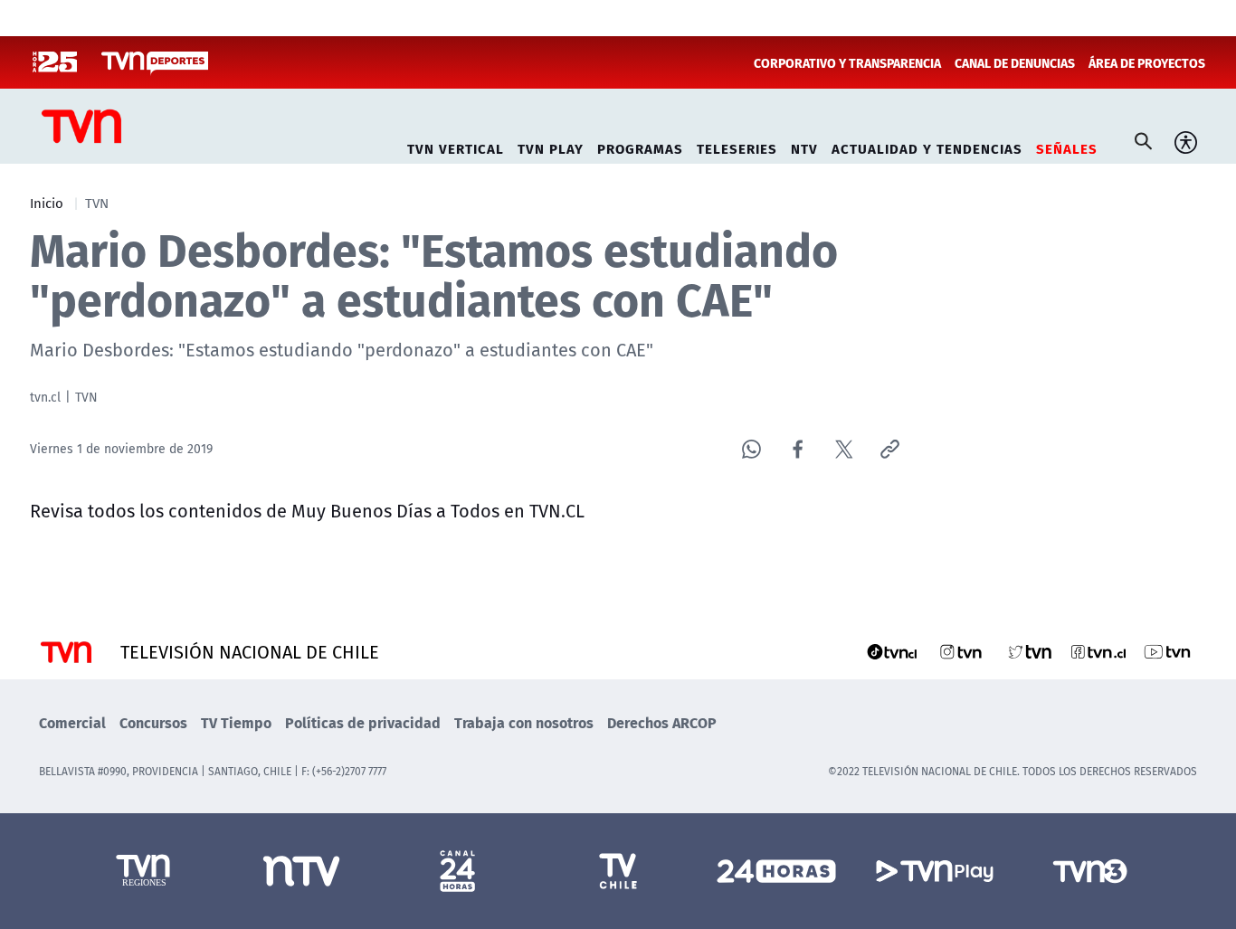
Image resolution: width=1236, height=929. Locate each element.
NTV (804, 146)
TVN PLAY (551, 146)
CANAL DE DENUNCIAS (1015, 62)
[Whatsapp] (751, 449)
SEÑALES (1067, 146)
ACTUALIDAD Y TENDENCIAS (927, 146)
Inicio (46, 203)
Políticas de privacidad (363, 722)
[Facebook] (797, 449)
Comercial (72, 722)
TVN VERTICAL (455, 146)
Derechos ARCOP (662, 722)
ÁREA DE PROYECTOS (1147, 62)
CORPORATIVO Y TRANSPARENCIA (847, 62)
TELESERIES (737, 146)
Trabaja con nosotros (524, 722)
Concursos (153, 722)
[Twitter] (843, 449)
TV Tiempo (236, 722)
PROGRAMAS (640, 146)
